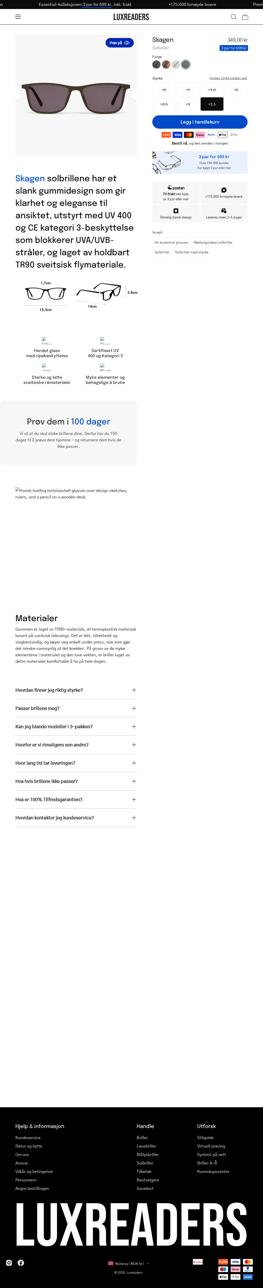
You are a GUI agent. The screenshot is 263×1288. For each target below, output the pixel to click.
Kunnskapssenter (213, 1171)
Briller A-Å (207, 1163)
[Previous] (15, 95)
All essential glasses (171, 242)
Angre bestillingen (32, 1188)
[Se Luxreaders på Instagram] (9, 1263)
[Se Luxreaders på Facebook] (21, 1263)
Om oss (22, 1154)
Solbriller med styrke (192, 251)
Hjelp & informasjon (39, 1126)
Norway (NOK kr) (129, 1263)
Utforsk (206, 1126)
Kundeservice (28, 1137)
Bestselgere (148, 1180)
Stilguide (205, 1137)
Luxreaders (134, 1272)
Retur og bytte (28, 1146)
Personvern (25, 1180)
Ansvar (21, 1163)
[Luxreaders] (131, 16)
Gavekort (145, 1188)
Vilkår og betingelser (34, 1171)
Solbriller (162, 251)
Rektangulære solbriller (213, 242)
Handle (145, 1126)
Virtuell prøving (211, 1146)
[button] (234, 17)
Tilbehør (144, 1171)
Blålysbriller (148, 1154)
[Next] (137, 95)
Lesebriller (146, 1146)
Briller (142, 1137)
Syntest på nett (211, 1154)
